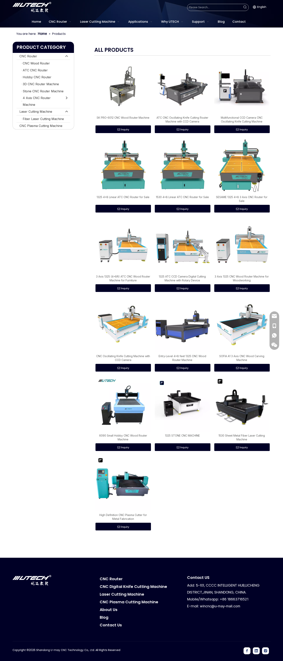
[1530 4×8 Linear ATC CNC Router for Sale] (182, 165)
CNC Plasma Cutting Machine (40, 126)
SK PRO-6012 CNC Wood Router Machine (123, 117)
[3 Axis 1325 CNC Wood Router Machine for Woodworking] (241, 245)
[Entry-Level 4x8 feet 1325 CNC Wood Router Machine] (182, 324)
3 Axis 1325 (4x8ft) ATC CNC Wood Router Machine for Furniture (123, 278)
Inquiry (125, 129)
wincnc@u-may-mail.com (220, 606)
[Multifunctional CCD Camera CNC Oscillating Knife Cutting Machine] (241, 86)
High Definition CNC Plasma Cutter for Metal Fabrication (123, 516)
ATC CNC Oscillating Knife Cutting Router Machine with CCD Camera (182, 119)
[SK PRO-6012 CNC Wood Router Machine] (123, 86)
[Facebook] (247, 650)
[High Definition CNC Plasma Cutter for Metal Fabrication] (123, 483)
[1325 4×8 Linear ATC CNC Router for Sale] (123, 165)
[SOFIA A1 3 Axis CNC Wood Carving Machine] (241, 324)
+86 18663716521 (234, 599)
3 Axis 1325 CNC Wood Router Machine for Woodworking (242, 278)
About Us (108, 609)
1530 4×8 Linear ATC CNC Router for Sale (182, 197)
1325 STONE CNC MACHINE (182, 435)
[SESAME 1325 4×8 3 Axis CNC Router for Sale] (241, 165)
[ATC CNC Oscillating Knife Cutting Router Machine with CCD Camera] (182, 86)
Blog (104, 617)
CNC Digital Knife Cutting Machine (133, 586)
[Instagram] (265, 650)
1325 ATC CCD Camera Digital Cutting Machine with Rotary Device (182, 278)
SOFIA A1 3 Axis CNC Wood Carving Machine (241, 358)
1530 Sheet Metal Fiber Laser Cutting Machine (242, 437)
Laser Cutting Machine (35, 111)
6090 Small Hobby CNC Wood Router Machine (123, 437)
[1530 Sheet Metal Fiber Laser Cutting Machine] (241, 404)
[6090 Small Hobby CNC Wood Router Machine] (123, 404)
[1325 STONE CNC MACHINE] (182, 404)
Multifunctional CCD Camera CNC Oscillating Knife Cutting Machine (242, 119)
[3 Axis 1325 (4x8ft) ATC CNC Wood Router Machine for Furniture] (123, 245)
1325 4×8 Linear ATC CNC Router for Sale (123, 197)
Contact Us (111, 625)
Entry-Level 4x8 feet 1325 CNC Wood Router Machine (182, 358)
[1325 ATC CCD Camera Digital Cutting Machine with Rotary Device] (182, 245)
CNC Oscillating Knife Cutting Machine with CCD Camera (123, 358)
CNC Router (28, 56)
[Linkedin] (256, 650)
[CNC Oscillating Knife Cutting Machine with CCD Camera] (123, 324)
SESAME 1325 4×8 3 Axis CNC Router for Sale (241, 199)
